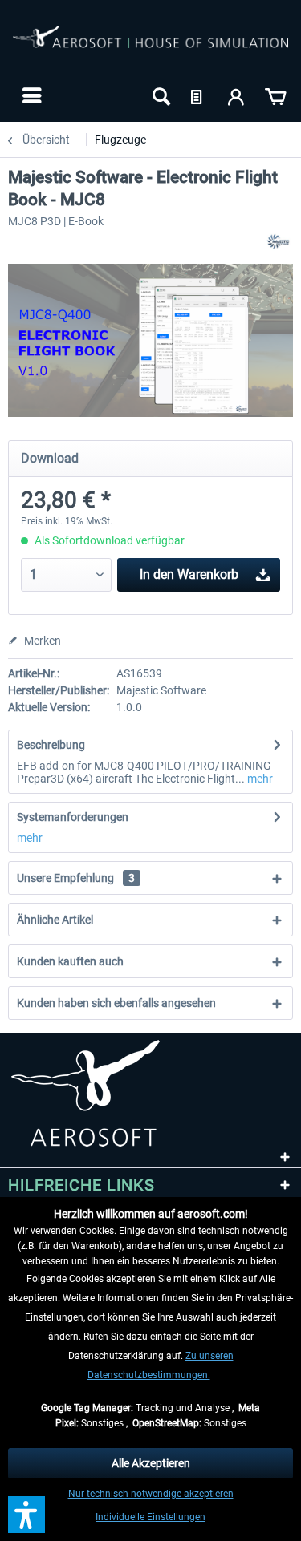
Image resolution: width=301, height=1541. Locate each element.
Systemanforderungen (72, 817)
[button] (26, 1514)
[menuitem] (30, 95)
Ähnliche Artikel (55, 919)
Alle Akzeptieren (151, 1463)
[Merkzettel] (198, 95)
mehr (259, 778)
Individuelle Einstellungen (150, 1517)
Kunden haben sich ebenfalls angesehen (116, 1003)
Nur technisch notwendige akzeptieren (151, 1493)
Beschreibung (51, 744)
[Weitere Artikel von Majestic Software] (279, 242)
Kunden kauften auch (70, 961)
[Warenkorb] (275, 95)
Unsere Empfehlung (76, 878)
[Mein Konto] (237, 95)
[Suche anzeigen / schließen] (160, 95)
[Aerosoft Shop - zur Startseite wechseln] (150, 46)
